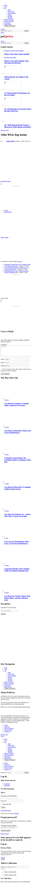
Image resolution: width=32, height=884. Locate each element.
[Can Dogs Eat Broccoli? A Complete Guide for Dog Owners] (17, 473)
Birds (9, 10)
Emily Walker (4, 237)
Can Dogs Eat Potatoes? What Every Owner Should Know (17, 431)
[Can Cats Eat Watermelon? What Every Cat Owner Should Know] (17, 528)
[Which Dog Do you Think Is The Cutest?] (17, 70)
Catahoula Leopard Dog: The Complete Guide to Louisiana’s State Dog (17, 265)
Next (7, 130)
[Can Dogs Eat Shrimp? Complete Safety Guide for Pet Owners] (17, 390)
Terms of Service (9, 728)
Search (26, 31)
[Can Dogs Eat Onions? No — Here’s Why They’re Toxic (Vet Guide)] (17, 501)
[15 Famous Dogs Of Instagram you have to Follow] (17, 86)
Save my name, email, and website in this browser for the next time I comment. (16, 369)
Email (3, 362)
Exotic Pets (11, 11)
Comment (4, 344)
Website (3, 366)
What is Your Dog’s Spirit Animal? (17, 54)
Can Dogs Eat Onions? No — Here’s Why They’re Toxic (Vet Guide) (17, 515)
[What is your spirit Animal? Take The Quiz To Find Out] (17, 57)
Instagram (7, 785)
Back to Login (5, 833)
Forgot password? (6, 810)
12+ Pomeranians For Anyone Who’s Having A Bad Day (17, 110)
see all (19, 261)
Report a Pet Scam (10, 26)
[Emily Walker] (12, 236)
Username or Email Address (8, 796)
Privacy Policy (8, 730)
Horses (10, 14)
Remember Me (6, 804)
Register (16, 813)
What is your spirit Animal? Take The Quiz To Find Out (16, 62)
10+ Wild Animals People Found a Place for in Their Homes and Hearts (17, 126)
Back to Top (4, 734)
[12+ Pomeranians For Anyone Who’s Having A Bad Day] (17, 102)
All (5, 8)
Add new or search (6, 867)
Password (3, 801)
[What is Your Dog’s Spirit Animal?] (17, 50)
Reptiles (10, 16)
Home (6, 725)
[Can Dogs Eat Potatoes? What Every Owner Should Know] (17, 417)
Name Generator (9, 21)
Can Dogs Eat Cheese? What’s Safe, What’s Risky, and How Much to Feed (17, 598)
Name (3, 359)
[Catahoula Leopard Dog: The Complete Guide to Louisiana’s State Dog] (17, 444)
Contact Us (7, 731)
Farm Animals (12, 13)
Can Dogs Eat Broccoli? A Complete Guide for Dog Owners (17, 488)
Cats (5, 7)
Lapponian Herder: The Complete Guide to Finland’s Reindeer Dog (16, 271)
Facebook (7, 784)
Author (6, 210)
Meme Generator (9, 19)
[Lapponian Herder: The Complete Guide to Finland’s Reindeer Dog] (17, 555)
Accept (3, 857)
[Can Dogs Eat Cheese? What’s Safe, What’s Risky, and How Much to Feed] (17, 582)
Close (2, 736)
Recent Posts (7, 212)
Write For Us (8, 24)
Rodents (10, 18)
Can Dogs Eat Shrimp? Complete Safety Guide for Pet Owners (16, 404)
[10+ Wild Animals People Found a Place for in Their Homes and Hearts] (17, 118)
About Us (7, 727)
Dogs (5, 5)
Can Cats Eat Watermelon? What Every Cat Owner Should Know (16, 542)
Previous (3, 130)
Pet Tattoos (7, 22)
